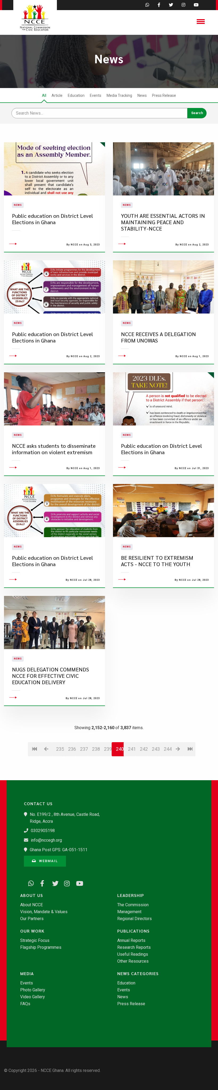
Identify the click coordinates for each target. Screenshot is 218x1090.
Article (57, 95)
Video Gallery (32, 997)
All (44, 95)
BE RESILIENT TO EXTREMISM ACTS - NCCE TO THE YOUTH (157, 560)
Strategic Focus (34, 940)
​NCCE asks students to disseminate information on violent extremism (54, 449)
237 (84, 749)
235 (60, 749)
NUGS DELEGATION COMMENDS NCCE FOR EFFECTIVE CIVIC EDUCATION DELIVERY (50, 676)
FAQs (25, 1004)
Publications (133, 931)
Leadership (130, 895)
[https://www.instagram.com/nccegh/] (65, 882)
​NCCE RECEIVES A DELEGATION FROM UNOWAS (158, 337)
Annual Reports (131, 940)
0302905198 (43, 830)
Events (95, 95)
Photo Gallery (32, 990)
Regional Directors (134, 919)
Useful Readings (132, 954)
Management (129, 912)
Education (76, 95)
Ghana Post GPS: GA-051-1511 (58, 849)
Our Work (32, 931)
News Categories (138, 973)
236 (72, 749)
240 (120, 749)
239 (108, 749)
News (142, 95)
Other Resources (133, 961)
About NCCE (31, 905)
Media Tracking (119, 95)
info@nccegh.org (46, 840)
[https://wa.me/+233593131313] (29, 882)
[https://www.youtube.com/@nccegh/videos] (77, 882)
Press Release (164, 95)
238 (96, 749)
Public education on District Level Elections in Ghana (52, 218)
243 (156, 749)
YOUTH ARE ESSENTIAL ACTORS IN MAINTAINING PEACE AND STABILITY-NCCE (163, 222)
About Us (31, 895)
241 (132, 749)
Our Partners (32, 919)
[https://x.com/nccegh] (53, 882)
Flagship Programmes (40, 947)
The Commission (133, 905)
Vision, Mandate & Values (44, 912)
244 (167, 749)
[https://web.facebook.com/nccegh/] (41, 882)
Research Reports (134, 947)
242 (144, 749)
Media (27, 973)
